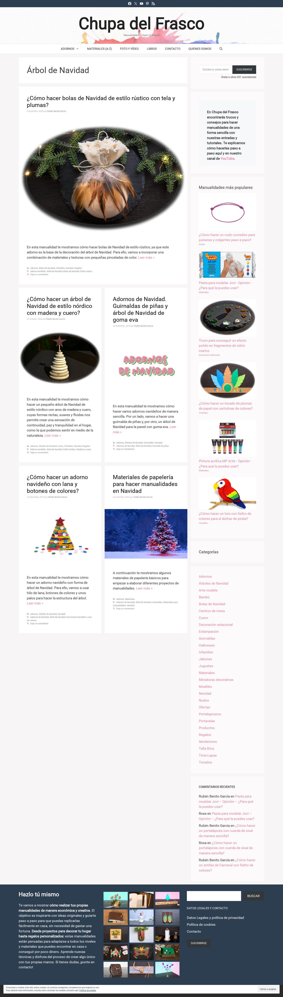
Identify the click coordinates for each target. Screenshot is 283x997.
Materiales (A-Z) (99, 48)
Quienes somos (200, 48)
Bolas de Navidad (47, 268)
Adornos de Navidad (125, 446)
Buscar (253, 896)
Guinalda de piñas (160, 446)
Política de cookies (201, 925)
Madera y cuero (84, 449)
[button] (116, 900)
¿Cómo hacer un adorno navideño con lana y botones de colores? (57, 484)
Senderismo (208, 742)
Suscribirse (244, 69)
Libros (152, 48)
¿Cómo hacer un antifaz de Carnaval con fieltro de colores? (227, 865)
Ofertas (204, 707)
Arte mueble (208, 590)
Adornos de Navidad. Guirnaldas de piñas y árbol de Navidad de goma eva (140, 309)
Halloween (207, 645)
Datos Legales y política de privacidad (215, 918)
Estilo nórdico (69, 449)
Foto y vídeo (129, 48)
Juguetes (206, 666)
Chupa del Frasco (142, 23)
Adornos (67, 48)
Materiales (130, 599)
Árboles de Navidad (48, 446)
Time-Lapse (208, 755)
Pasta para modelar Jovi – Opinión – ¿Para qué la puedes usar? (226, 801)
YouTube (227, 159)
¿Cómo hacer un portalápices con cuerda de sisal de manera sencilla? (227, 831)
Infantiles (60, 268)
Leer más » (146, 257)
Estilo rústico (86, 271)
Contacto (172, 48)
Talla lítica (206, 748)
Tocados (205, 762)
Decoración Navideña (76, 617)
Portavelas (207, 721)
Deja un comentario (39, 274)
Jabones (205, 659)
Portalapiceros (210, 714)
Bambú (204, 597)
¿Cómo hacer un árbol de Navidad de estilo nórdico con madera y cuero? (59, 306)
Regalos (78, 268)
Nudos (202, 244)
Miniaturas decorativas (216, 680)
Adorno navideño (38, 271)
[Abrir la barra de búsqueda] (220, 49)
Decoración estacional (209, 355)
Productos (207, 728)
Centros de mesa (212, 611)
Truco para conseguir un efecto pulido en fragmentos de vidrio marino (222, 346)
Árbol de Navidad (54, 271)
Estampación (209, 632)
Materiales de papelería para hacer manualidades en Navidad (145, 484)
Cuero (60, 446)
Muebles (205, 687)
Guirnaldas (149, 442)
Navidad (69, 268)
